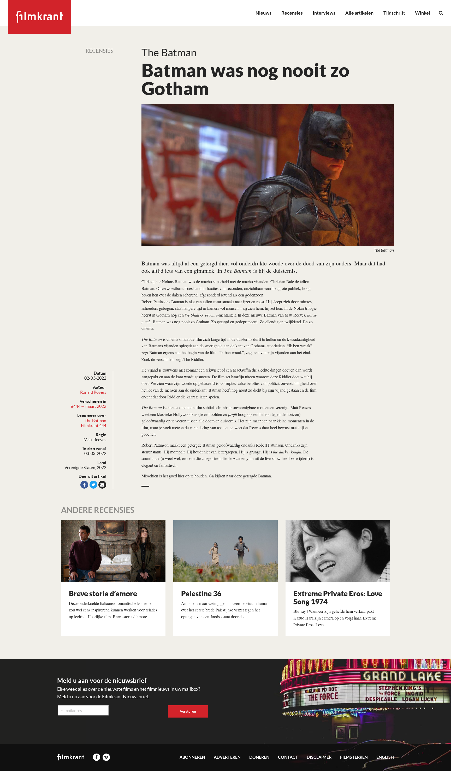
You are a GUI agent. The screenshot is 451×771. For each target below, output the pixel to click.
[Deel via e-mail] (102, 485)
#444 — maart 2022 (88, 406)
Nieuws (263, 13)
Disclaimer (319, 757)
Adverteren (227, 757)
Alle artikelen (359, 13)
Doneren (259, 757)
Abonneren (192, 757)
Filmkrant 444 (93, 425)
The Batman (95, 420)
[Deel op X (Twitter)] (93, 485)
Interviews (324, 13)
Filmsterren (354, 757)
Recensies (292, 13)
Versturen (188, 711)
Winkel (422, 13)
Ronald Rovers (93, 392)
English (385, 757)
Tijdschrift (394, 13)
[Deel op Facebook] (84, 485)
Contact (288, 757)
